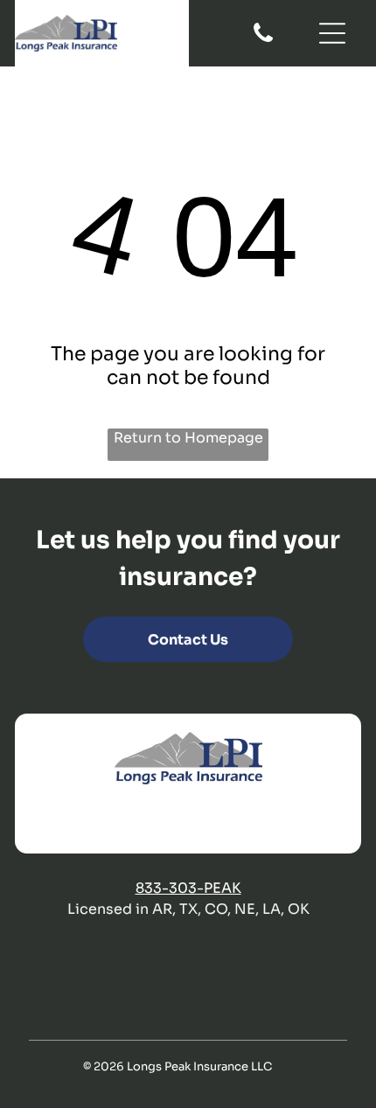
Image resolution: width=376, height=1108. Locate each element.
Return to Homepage (188, 438)
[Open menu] (332, 33)
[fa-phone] (263, 40)
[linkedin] (205, 820)
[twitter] (171, 820)
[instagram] (239, 820)
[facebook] (137, 820)
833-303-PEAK (188, 888)
